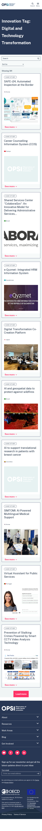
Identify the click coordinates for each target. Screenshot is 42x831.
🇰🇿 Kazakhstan (9, 280)
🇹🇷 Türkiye (7, 151)
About (4, 717)
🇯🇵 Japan (7, 339)
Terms (37, 780)
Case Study (10, 77)
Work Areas (7, 730)
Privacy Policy (8, 782)
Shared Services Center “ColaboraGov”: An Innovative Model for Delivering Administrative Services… (19, 207)
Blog (4, 737)
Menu (38, 6)
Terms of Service (20, 814)
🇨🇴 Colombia (8, 462)
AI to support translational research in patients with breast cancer (20, 451)
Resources (7, 724)
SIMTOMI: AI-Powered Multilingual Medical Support (17, 514)
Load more (21, 694)
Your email (5, 770)
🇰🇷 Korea (7, 92)
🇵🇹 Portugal (8, 584)
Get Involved (8, 743)
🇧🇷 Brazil (7, 221)
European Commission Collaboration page (33, 804)
